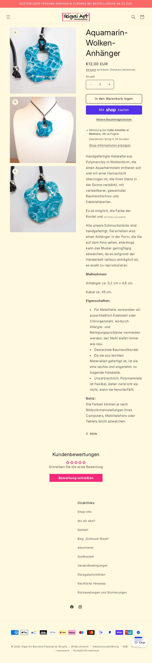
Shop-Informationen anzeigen (110, 145)
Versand (91, 69)
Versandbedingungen (93, 565)
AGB (125, 646)
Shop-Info (84, 511)
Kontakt (83, 529)
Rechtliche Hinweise (91, 583)
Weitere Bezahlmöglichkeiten (114, 119)
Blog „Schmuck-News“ (93, 538)
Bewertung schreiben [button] (76, 478)
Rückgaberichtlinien (91, 574)
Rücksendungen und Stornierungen (102, 592)
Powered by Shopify (55, 646)
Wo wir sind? (86, 520)
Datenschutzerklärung (106, 646)
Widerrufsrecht (80, 646)
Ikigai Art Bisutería (32, 646)
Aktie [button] (93, 433)
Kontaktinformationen (86, 650)
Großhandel (86, 556)
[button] (8, 17)
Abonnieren (86, 547)
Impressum (63, 650)
